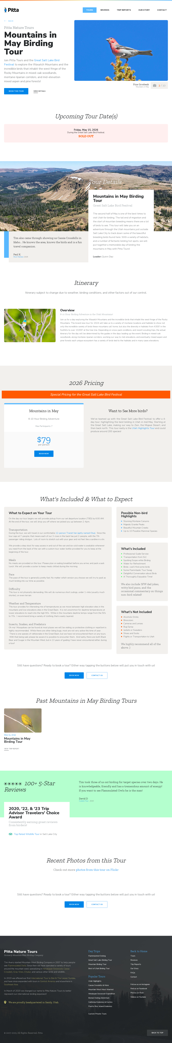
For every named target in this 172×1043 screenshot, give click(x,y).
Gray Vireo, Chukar (22, 971)
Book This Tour (16, 91)
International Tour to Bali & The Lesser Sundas (53, 978)
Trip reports (124, 10)
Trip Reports (135, 964)
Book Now (44, 454)
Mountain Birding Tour (97, 964)
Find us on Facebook (138, 989)
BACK (10, 21)
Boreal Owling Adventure (98, 998)
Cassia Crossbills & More (98, 985)
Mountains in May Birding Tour (17, 742)
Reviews (105, 10)
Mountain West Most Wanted (100, 989)
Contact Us (97, 675)
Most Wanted (18, 257)
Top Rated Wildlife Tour (26, 834)
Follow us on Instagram (140, 984)
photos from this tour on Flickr (97, 870)
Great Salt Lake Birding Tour (100, 960)
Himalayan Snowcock (53, 968)
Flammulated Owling (97, 956)
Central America (47, 981)
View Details (39, 91)
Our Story (144, 10)
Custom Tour (84, 801)
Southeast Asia (11, 984)
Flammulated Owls (17, 965)
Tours (89, 10)
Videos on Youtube (138, 997)
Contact (162, 10)
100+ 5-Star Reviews (29, 786)
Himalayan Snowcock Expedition (101, 994)
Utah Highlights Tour (143, 428)
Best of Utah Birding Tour (99, 968)
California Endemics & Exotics (100, 1002)
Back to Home (138, 951)
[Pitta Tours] (11, 9)
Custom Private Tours (97, 1014)
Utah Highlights (94, 981)
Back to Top (157, 1033)
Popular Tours (96, 976)
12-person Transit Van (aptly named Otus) (75, 533)
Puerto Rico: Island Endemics (100, 1006)
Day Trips (94, 951)
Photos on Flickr (137, 993)
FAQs (132, 973)
